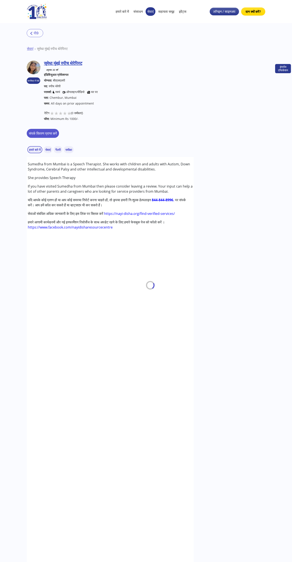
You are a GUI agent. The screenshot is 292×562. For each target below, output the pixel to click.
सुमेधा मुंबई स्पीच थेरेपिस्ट (52, 48)
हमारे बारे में (122, 11)
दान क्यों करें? (253, 11)
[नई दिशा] (37, 11)
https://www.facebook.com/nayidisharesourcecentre (70, 227)
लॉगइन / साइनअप (224, 11)
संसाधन (138, 11)
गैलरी (58, 150)
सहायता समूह (166, 11)
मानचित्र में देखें (33, 80)
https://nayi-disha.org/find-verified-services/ (139, 213)
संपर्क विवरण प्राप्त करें (43, 133)
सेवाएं (150, 11)
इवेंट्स (182, 11)
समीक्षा (68, 150)
